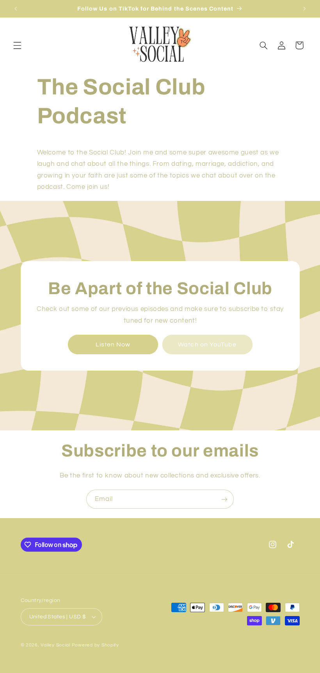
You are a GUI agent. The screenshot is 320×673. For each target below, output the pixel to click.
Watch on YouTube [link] (207, 344)
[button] (17, 45)
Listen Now (113, 344)
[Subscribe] (224, 499)
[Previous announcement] (15, 8)
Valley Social (55, 645)
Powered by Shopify (95, 645)
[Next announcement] (304, 8)
